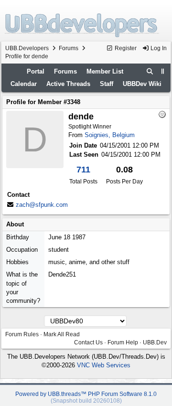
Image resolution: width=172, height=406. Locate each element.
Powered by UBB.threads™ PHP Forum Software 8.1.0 (86, 394)
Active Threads (68, 83)
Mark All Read (61, 334)
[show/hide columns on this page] (163, 71)
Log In (158, 48)
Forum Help (123, 342)
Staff (106, 83)
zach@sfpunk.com (42, 204)
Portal (35, 71)
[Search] (150, 71)
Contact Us (88, 342)
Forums (68, 48)
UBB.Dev (155, 342)
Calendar (24, 83)
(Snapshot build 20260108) (86, 400)
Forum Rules (22, 334)
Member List (104, 71)
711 (83, 169)
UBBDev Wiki (142, 83)
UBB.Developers (27, 48)
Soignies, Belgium (110, 135)
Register (125, 48)
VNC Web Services (103, 365)
